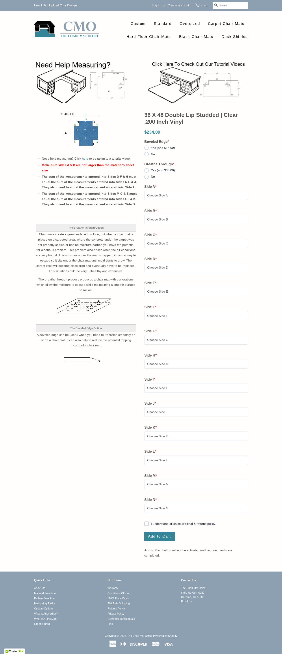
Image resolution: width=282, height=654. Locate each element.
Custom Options (43, 608)
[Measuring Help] (141, 81)
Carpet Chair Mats (226, 24)
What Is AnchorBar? (46, 613)
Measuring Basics (45, 603)
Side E (152, 283)
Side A (152, 187)
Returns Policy (116, 608)
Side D (152, 259)
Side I (152, 379)
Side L (152, 452)
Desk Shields (235, 37)
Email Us (40, 5)
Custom (138, 24)
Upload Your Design (63, 5)
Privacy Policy (116, 613)
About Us (39, 588)
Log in (156, 5)
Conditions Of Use (118, 593)
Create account (178, 5)
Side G (152, 331)
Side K (152, 428)
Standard (163, 24)
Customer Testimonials (121, 618)
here (85, 158)
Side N (152, 500)
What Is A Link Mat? (45, 618)
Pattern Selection (44, 598)
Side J (152, 404)
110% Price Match (118, 598)
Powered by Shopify (165, 635)
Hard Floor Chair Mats (148, 37)
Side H (152, 355)
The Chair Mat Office (139, 635)
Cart (204, 5)
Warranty (113, 588)
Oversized (190, 24)
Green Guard (42, 624)
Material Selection (45, 593)
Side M (152, 476)
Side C (152, 235)
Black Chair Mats (196, 37)
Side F (152, 307)
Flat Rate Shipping (119, 603)
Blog (110, 624)
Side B (152, 211)
